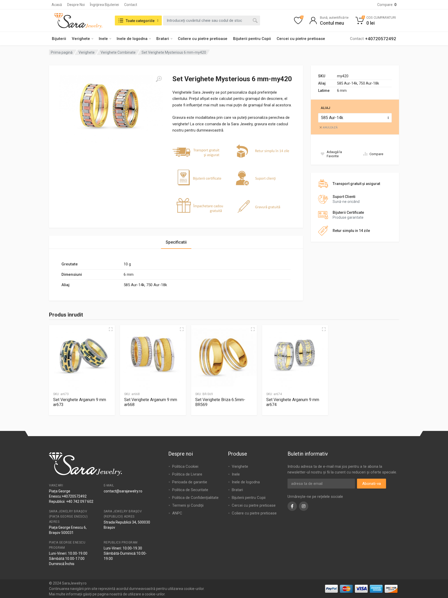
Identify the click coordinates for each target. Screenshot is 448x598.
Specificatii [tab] (176, 242)
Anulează (330, 127)
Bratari (162, 38)
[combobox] (211, 20)
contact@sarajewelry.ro (123, 491)
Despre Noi (76, 5)
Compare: (386, 5)
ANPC (177, 513)
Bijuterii (59, 38)
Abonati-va (371, 483)
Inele (103, 38)
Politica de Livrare (187, 474)
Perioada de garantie (189, 482)
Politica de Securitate (190, 489)
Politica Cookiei (185, 466)
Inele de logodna (132, 38)
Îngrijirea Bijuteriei (104, 5)
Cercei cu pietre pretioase (301, 38)
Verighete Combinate (118, 52)
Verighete (81, 38)
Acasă (57, 5)
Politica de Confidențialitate (195, 497)
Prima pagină (62, 52)
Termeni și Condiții (188, 505)
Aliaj (325, 108)
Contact (130, 5)
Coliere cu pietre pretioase (202, 38)
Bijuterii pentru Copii (252, 38)
